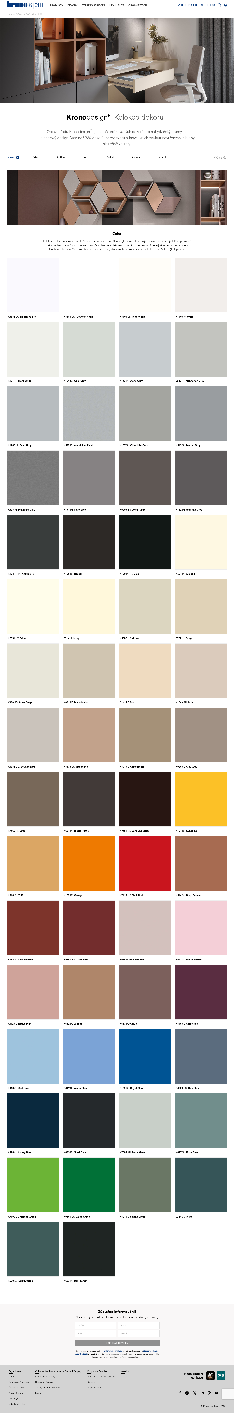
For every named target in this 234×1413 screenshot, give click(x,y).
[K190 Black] (145, 542)
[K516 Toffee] (33, 863)
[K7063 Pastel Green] (145, 1120)
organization (137, 5)
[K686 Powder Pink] (145, 927)
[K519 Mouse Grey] (201, 413)
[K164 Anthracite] (33, 542)
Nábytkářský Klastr (18, 1404)
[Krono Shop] (225, 5)
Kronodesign (34, 14)
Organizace (15, 1371)
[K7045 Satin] (201, 670)
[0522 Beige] (201, 606)
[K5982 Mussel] (145, 606)
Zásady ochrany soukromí (48, 1387)
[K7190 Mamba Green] (33, 1184)
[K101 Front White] (33, 349)
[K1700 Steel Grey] (33, 413)
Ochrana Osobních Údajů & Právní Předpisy (58, 1371)
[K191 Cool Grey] (89, 349)
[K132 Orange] (89, 863)
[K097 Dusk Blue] (201, 1120)
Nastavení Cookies (44, 1382)
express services (93, 5)
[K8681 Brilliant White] (33, 285)
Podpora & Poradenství (99, 1371)
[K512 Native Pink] (33, 992)
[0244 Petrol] (201, 1184)
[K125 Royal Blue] (145, 1056)
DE (207, 5)
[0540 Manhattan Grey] (201, 349)
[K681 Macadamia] (89, 670)
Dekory (20, 14)
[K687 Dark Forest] (89, 1249)
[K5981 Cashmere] (33, 735)
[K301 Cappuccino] (145, 735)
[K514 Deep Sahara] (201, 863)
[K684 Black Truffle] (89, 799)
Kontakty (91, 1382)
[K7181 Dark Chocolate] (145, 799)
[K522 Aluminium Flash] (89, 413)
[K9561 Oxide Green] (89, 1184)
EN (201, 5)
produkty (56, 5)
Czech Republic (187, 5)
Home (12, 14)
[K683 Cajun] (145, 992)
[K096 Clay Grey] (201, 735)
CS (213, 5)
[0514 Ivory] (89, 606)
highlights (116, 5)
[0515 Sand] (145, 670)
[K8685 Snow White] (89, 285)
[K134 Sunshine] (201, 799)
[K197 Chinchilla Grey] (145, 413)
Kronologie (14, 1398)
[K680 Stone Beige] (33, 670)
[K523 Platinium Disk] (33, 477)
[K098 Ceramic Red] (33, 927)
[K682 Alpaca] (89, 992)
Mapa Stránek (94, 1387)
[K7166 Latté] (33, 799)
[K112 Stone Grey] (145, 349)
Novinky (125, 1371)
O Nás (12, 1376)
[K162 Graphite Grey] (201, 477)
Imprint (38, 1393)
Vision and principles (19, 1382)
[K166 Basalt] (89, 542)
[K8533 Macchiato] (89, 735)
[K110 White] (201, 285)
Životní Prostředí (16, 1387)
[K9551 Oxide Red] (89, 927)
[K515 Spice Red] (201, 992)
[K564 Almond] (201, 542)
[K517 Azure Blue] (89, 1056)
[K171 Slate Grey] (89, 477)
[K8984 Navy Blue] (33, 1120)
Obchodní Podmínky (45, 1376)
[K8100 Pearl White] (145, 285)
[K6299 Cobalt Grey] (145, 477)
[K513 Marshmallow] (201, 927)
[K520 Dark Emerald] (33, 1249)
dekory (72, 5)
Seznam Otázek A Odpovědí (101, 1376)
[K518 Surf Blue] (33, 1056)
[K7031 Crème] (33, 606)
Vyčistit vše (220, 157)
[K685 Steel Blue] (89, 1120)
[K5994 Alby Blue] (201, 1056)
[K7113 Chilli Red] (145, 863)
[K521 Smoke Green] (145, 1184)
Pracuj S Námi (16, 1393)
